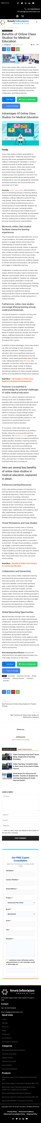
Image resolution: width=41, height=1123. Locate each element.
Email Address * (11, 889)
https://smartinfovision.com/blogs (20, 739)
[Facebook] (4, 49)
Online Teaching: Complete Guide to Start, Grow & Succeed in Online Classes (26, 766)
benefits (34, 676)
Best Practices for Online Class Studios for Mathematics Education (25, 716)
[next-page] (6, 785)
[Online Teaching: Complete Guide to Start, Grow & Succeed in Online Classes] (7, 766)
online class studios (17, 190)
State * (8, 920)
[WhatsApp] (18, 49)
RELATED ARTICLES (9, 749)
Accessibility (11, 676)
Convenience (29, 678)
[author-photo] (20, 734)
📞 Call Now (8, 99)
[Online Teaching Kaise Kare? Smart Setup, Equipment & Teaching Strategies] (7, 756)
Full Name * (10, 870)
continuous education (18, 678)
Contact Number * (12, 880)
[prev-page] (3, 785)
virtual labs (6, 680)
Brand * (8, 909)
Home (3, 27)
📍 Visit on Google (11, 106)
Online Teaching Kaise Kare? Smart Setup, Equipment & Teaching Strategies (26, 757)
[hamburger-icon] (37, 22)
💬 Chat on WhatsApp (27, 99)
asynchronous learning (23, 676)
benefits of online (21, 436)
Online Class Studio (12, 27)
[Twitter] (9, 49)
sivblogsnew (7, 44)
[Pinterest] (13, 49)
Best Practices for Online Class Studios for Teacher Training (19, 705)
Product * (9, 898)
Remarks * (10, 939)
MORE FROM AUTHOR (25, 749)
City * (8, 930)
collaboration (6, 678)
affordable (27, 361)
